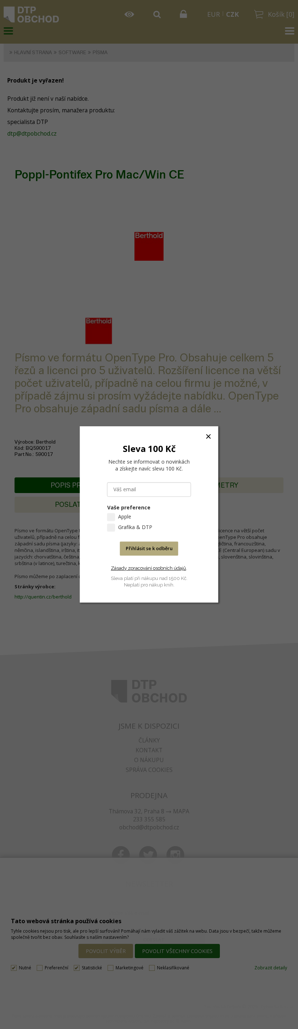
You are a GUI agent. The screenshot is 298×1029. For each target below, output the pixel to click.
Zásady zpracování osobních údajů (148, 568)
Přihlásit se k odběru (149, 548)
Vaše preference (128, 507)
